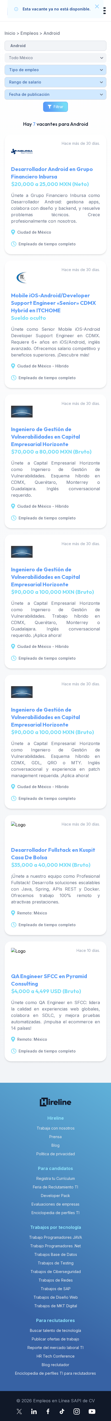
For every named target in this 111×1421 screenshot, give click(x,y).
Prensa (55, 1136)
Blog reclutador (55, 1364)
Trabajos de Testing (56, 1263)
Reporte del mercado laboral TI (55, 1347)
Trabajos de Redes (56, 1280)
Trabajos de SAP (56, 1288)
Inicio (10, 33)
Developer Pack (55, 1195)
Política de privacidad (55, 1154)
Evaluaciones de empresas (55, 1204)
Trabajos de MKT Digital (55, 1306)
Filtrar (58, 106)
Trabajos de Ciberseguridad (55, 1271)
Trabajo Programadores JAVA (55, 1237)
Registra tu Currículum (55, 1178)
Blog (55, 1145)
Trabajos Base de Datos (55, 1254)
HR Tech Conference (56, 1356)
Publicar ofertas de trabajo (55, 1339)
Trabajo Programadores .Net (55, 1246)
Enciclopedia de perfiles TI (55, 1212)
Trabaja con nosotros (56, 1128)
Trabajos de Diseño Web (55, 1297)
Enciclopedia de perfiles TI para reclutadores (55, 1373)
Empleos (29, 33)
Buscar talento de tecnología (55, 1330)
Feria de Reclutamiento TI (55, 1187)
